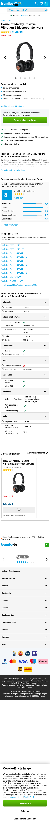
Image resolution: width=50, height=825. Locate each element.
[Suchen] (46, 10)
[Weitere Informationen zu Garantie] (3, 307)
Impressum (37, 691)
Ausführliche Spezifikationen (12, 106)
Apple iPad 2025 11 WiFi (10, 245)
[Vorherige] (5, 57)
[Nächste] (44, 57)
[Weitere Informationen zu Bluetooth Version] (3, 354)
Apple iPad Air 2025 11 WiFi (12, 253)
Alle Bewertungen (11, 225)
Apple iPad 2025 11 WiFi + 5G (12, 249)
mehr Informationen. (25, 687)
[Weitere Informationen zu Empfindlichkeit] (3, 421)
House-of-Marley (7, 20)
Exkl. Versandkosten (18, 515)
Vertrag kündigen (41, 694)
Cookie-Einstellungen (10, 694)
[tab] (16, 78)
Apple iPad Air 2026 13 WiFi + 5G (14, 273)
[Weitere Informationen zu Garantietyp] (3, 311)
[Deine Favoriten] (41, 4)
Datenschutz (26, 691)
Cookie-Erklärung (31, 797)
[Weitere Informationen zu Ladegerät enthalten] (3, 365)
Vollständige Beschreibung (14, 170)
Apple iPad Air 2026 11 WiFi (12, 261)
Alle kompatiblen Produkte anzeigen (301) (20, 285)
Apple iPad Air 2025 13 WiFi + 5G (14, 257)
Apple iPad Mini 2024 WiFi (11, 277)
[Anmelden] (36, 4)
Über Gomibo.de (14, 691)
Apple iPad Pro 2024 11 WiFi (12, 281)
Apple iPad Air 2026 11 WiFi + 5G (14, 265)
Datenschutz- (14, 797)
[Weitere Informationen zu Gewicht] (3, 340)
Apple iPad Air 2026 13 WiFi (12, 269)
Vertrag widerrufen (26, 694)
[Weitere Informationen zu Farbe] (3, 336)
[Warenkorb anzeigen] (46, 4)
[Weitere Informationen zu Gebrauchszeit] (3, 369)
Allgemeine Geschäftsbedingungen (17, 696)
